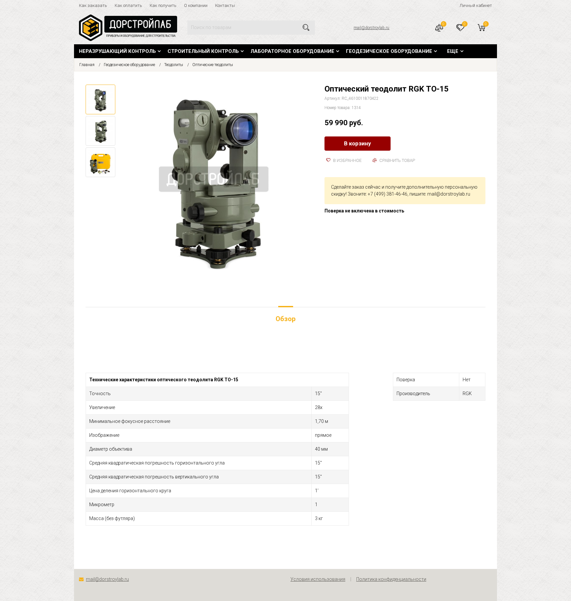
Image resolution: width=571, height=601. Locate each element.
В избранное (347, 160)
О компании (196, 5)
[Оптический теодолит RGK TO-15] (217, 182)
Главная (87, 64)
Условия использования (317, 579)
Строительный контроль (203, 51)
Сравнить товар (396, 160)
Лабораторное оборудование (292, 51)
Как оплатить (128, 5)
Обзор (285, 319)
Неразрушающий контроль (117, 51)
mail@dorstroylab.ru (371, 27)
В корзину (357, 143)
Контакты (225, 5)
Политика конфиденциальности (391, 579)
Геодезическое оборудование (389, 51)
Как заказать (93, 5)
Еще (452, 51)
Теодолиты (173, 64)
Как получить (163, 5)
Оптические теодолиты (212, 64)
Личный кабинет (476, 5)
